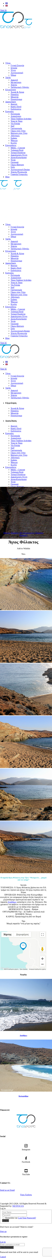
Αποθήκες (12, 902)
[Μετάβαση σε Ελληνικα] (6, 3)
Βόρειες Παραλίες (11, 533)
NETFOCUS (18, 1206)
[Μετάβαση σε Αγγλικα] (6, 6)
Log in (3, 1242)
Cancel (3, 1257)
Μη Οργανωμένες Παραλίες (31, 533)
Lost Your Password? (27, 1218)
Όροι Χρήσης (26, 1195)
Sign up (3, 1231)
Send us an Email (7, 1190)
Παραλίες (23, 535)
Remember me (11, 1218)
